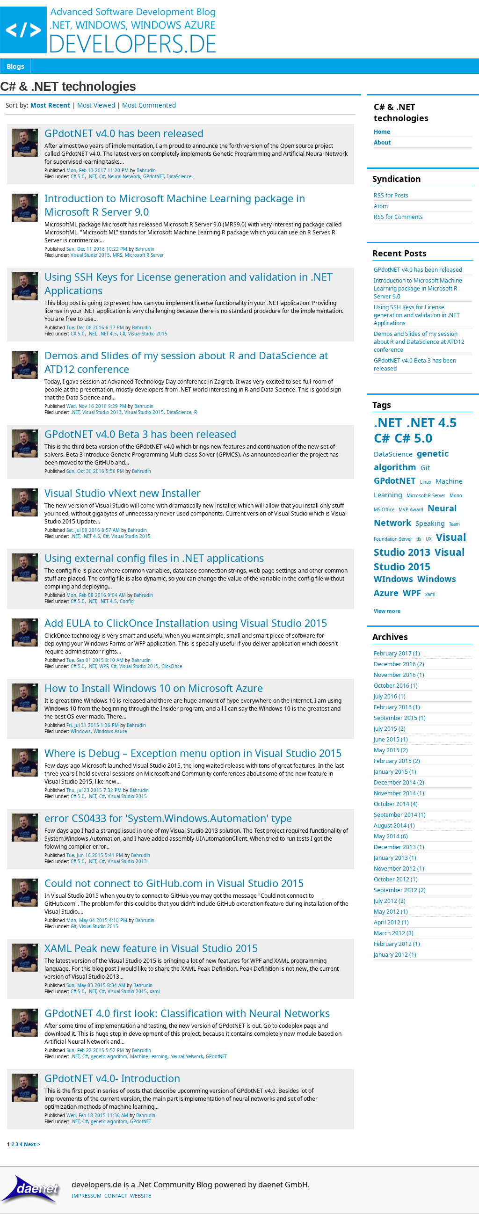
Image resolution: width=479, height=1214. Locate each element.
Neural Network (124, 177)
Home (382, 132)
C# (382, 437)
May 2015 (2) (391, 750)
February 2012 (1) (397, 944)
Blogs (15, 66)
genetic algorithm (109, 1057)
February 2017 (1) (397, 653)
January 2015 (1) (395, 772)
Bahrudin (146, 170)
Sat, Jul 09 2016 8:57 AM (93, 530)
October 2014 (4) (396, 804)
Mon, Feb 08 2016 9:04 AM (96, 595)
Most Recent (50, 105)
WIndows (393, 578)
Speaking (430, 523)
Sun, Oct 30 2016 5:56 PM (95, 471)
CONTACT (115, 1195)
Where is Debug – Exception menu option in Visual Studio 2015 (192, 753)
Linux (425, 482)
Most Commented (149, 105)
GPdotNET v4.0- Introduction (112, 1078)
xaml (430, 594)
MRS (117, 255)
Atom (381, 206)
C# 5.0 (413, 437)
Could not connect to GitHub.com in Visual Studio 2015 (174, 883)
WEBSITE (140, 1195)
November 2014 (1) (399, 793)
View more (387, 611)
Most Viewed (96, 105)
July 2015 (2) (390, 729)
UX (429, 539)
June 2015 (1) (391, 739)
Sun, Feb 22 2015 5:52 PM (95, 1050)
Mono (456, 496)
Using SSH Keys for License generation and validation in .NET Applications (417, 315)
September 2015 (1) (400, 718)
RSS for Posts (391, 195)
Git (425, 467)
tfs (418, 539)
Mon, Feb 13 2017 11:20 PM (97, 170)
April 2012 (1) (391, 922)
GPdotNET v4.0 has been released (418, 270)
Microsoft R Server (425, 496)
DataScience (393, 453)
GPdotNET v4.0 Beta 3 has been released (140, 434)
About (382, 142)
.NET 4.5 (431, 422)
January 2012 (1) (395, 955)
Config (127, 601)
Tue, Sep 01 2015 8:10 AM (94, 660)
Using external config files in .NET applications (154, 558)
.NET (388, 422)
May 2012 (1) (391, 912)
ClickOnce (171, 666)
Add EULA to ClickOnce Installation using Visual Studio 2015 (185, 623)
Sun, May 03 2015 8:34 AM (95, 985)
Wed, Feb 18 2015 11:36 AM (97, 1115)
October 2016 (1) (396, 686)
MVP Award (411, 510)
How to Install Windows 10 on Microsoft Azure (153, 688)
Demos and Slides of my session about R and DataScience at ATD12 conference (419, 342)
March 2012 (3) (394, 933)
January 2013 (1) (395, 858)
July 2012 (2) (390, 901)
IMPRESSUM (87, 1195)
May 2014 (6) (391, 836)
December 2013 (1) (399, 847)
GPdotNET (395, 480)
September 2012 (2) (400, 890)
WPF (412, 592)
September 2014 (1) (400, 815)
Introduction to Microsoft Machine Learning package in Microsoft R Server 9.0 (418, 288)
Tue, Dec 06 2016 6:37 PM (95, 328)
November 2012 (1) (399, 868)
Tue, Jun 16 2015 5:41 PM (94, 855)
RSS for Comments (398, 217)
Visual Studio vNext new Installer (122, 493)
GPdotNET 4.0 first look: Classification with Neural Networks (187, 1013)
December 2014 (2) (399, 782)
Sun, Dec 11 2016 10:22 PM (96, 249)
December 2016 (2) (399, 664)
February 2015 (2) (397, 761)
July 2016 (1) (390, 696)
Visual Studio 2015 (90, 255)
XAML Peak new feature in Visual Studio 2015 (151, 948)
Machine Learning (148, 1057)
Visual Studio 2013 (102, 412)
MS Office (384, 510)
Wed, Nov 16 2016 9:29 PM (96, 406)
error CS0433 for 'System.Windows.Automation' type (168, 818)
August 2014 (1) (394, 825)
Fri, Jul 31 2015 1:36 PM (92, 725)
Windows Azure (110, 731)
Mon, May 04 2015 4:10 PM (96, 920)
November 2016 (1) (399, 675)
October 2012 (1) (396, 879)
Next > (32, 1144)
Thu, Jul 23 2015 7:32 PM (94, 790)
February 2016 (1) (397, 707)
